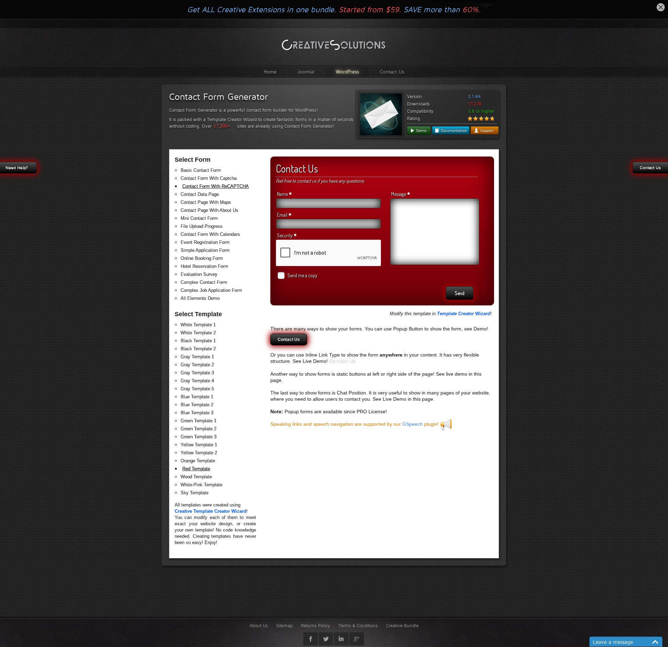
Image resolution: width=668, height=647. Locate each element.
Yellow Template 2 (199, 452)
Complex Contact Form (204, 282)
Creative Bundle (402, 625)
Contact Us (392, 71)
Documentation (453, 130)
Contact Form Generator (218, 97)
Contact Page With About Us (209, 210)
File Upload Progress (202, 226)
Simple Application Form (205, 250)
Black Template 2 (198, 348)
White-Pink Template (201, 484)
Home (270, 71)
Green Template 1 (198, 420)
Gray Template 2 (197, 364)
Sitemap (284, 625)
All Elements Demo (200, 298)
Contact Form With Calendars (210, 234)
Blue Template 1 (197, 396)
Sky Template (194, 492)
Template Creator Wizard (463, 313)
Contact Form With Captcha (209, 178)
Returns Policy (315, 625)
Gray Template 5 (197, 388)
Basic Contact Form (201, 170)
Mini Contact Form (199, 218)
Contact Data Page (200, 194)
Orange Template (198, 460)
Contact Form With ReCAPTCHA (215, 186)
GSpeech (412, 424)
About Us (258, 625)
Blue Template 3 (197, 412)
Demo (420, 130)
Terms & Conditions (358, 625)
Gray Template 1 (197, 356)
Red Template (196, 468)
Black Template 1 (198, 340)
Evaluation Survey (199, 274)
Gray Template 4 (197, 380)
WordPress (347, 71)
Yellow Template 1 (199, 444)
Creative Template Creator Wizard (210, 511)
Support (486, 130)
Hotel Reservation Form (204, 266)
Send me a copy (302, 275)
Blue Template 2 (197, 404)
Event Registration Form (205, 242)
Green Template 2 (198, 428)
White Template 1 (198, 324)
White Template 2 (198, 332)
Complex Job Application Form (211, 290)
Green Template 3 (198, 436)
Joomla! (306, 71)
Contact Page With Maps (206, 202)
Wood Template (196, 476)
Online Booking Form (202, 258)
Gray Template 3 (197, 372)
